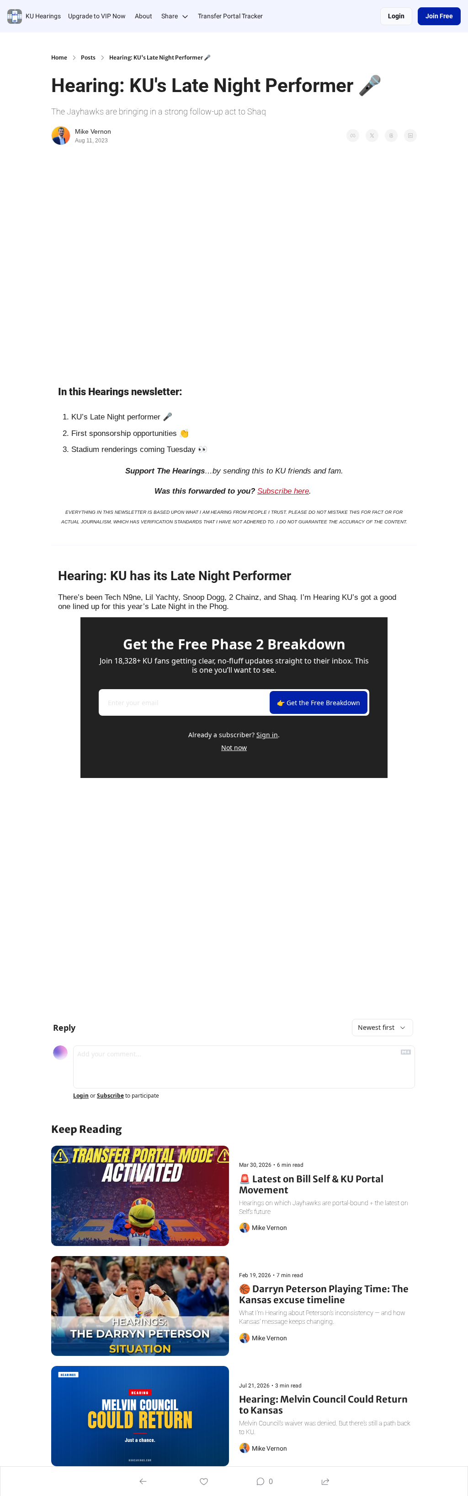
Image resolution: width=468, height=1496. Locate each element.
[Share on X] (372, 135)
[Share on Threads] (391, 135)
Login (81, 1095)
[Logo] (14, 16)
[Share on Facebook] (352, 135)
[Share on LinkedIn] (410, 135)
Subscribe (110, 1095)
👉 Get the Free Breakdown (318, 702)
